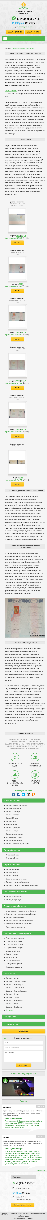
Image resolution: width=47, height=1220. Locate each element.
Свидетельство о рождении (15, 938)
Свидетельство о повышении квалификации (21, 911)
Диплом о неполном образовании (17, 844)
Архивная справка (12, 954)
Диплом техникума (12, 869)
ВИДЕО (23, 236)
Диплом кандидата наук (14, 896)
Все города (9, 1010)
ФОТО (18, 236)
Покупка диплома (11, 91)
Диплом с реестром (12, 831)
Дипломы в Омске (12, 1004)
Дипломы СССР (11, 821)
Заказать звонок (33, 32)
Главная (7, 48)
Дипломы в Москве (12, 978)
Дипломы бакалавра (13, 812)
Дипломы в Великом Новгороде (16, 991)
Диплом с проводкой (13, 828)
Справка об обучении (13, 951)
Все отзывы (41, 1170)
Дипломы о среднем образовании (17, 882)
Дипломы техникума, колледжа (16, 879)
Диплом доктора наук (13, 900)
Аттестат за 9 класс (12, 855)
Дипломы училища (12, 876)
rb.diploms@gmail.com (24, 27)
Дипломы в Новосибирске (14, 985)
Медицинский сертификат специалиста (19, 924)
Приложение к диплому (14, 967)
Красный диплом (11, 824)
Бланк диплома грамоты (14, 964)
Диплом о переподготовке (15, 917)
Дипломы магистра (12, 815)
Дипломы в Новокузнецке (14, 1001)
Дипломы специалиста (13, 808)
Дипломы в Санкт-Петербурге (16, 981)
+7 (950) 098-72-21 (27, 19)
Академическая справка (14, 837)
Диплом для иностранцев (14, 834)
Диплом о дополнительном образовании (19, 921)
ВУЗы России (23, 1031)
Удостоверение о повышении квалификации (21, 914)
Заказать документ (15, 32)
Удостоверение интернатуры (15, 927)
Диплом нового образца (14, 840)
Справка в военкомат (13, 961)
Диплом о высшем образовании (16, 805)
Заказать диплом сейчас (22, 1205)
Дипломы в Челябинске (14, 1007)
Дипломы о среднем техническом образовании (22, 885)
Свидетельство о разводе (14, 945)
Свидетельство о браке (14, 941)
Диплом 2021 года (12, 818)
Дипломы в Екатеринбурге (15, 988)
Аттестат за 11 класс (12, 858)
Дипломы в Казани (12, 994)
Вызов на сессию (11, 957)
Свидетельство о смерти (14, 948)
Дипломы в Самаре (12, 997)
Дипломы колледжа (12, 872)
